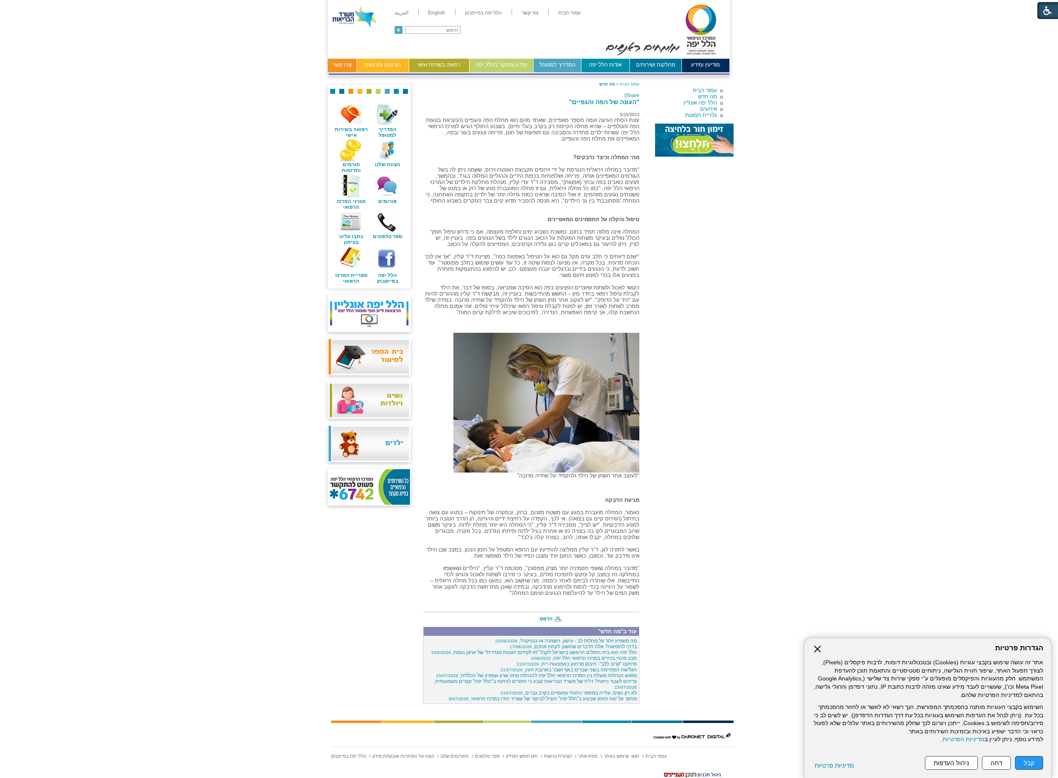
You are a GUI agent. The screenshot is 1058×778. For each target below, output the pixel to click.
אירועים (708, 109)
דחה (996, 762)
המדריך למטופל (557, 65)
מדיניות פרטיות (834, 765)
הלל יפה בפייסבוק (387, 278)
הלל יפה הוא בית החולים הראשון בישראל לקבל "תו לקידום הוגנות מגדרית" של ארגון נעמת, (534, 652)
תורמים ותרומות (383, 65)
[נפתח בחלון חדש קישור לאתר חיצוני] (694, 140)
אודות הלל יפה (605, 65)
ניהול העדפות (951, 762)
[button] (399, 30)
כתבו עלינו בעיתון (351, 239)
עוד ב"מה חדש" (617, 631)
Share (632, 95)
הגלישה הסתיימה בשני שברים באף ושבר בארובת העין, (568, 670)
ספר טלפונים (387, 236)
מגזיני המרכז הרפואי (351, 204)
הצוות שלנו (387, 164)
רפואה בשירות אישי (438, 65)
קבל (1029, 762)
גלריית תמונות (701, 115)
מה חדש (707, 96)
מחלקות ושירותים (655, 65)
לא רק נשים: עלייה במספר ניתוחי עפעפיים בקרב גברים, (568, 693)
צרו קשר (342, 65)
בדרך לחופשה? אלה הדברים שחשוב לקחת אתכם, (573, 646)
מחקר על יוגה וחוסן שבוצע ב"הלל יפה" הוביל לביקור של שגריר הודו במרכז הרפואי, (543, 699)
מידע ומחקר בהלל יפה (501, 65)
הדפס (546, 619)
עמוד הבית (705, 90)
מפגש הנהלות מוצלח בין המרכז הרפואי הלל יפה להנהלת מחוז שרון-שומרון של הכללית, (536, 675)
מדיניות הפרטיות (963, 739)
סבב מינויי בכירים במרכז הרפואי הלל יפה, (584, 658)
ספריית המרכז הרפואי (351, 278)
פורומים (387, 201)
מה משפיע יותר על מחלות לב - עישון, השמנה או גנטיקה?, (566, 641)
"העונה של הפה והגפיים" (604, 101)
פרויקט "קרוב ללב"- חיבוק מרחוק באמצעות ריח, (577, 664)
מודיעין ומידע (705, 65)
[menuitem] (569, 13)
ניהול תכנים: (708, 774)
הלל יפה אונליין (700, 103)
